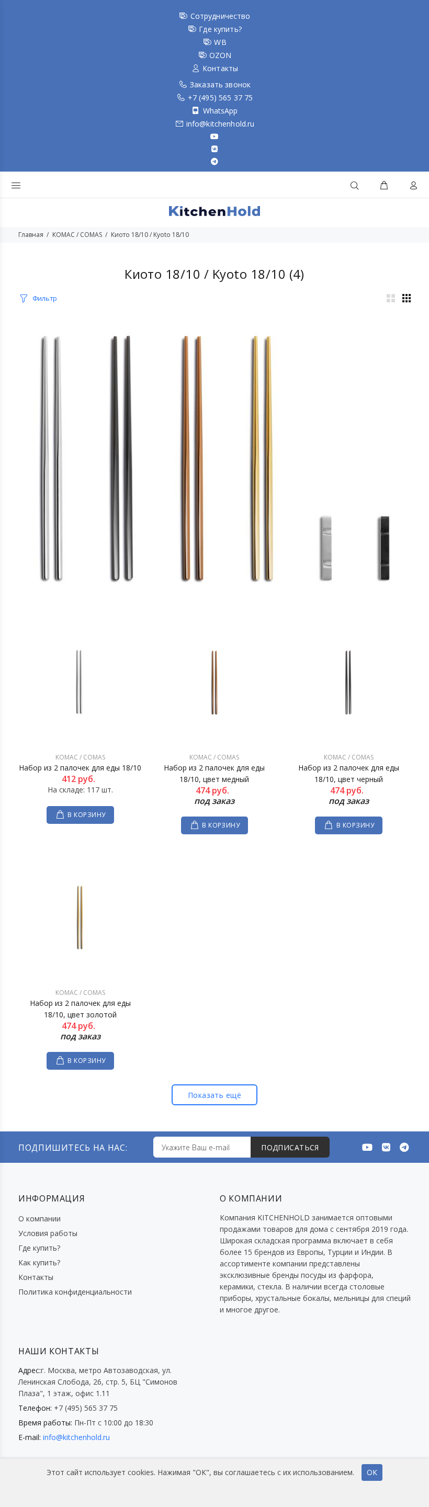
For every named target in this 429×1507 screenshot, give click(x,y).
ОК (372, 1472)
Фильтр (44, 298)
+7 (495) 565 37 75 (220, 98)
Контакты (220, 68)
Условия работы (47, 1233)
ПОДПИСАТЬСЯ (290, 1147)
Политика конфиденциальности (75, 1292)
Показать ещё (214, 1095)
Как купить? (39, 1262)
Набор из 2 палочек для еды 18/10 (80, 768)
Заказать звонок (220, 84)
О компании (39, 1218)
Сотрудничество (220, 16)
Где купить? (220, 29)
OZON (220, 55)
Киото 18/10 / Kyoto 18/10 (150, 234)
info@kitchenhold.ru (220, 124)
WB (220, 42)
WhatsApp (220, 111)
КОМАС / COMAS (77, 234)
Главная (30, 234)
